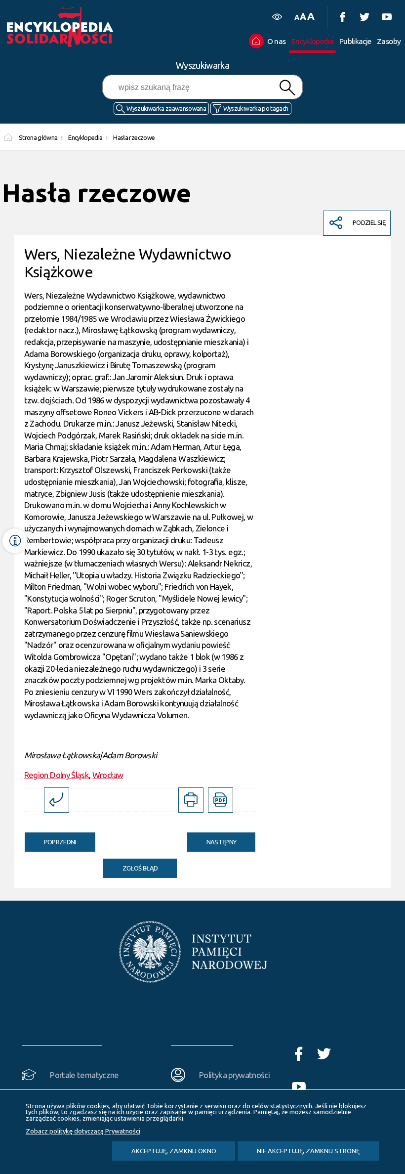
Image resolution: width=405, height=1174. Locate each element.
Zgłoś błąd (140, 868)
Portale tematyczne (84, 1075)
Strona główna (38, 137)
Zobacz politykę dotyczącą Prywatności (83, 1131)
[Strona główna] (71, 27)
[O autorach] (14, 540)
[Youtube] (386, 17)
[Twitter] (364, 17)
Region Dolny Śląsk (56, 775)
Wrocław (107, 775)
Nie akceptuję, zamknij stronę (308, 1150)
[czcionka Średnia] (303, 16)
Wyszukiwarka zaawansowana (166, 108)
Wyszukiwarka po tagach (255, 108)
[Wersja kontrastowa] (277, 17)
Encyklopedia (85, 137)
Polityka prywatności (234, 1075)
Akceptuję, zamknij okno (173, 1150)
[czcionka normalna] (296, 17)
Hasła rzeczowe (134, 137)
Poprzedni (50, 838)
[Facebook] (342, 17)
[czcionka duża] (310, 16)
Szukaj (287, 87)
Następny (212, 838)
